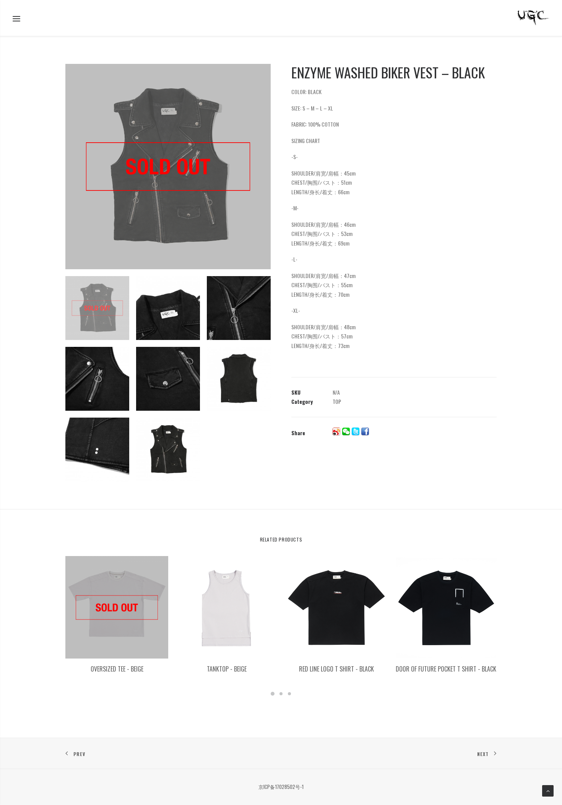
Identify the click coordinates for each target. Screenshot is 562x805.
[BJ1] (168, 166)
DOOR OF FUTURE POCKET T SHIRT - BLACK (446, 668)
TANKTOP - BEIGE (227, 668)
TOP (337, 401)
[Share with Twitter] (355, 431)
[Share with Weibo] (336, 431)
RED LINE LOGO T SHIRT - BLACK (336, 668)
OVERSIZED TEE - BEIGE (117, 668)
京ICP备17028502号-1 (281, 786)
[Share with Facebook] (365, 431)
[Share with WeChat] (346, 431)
